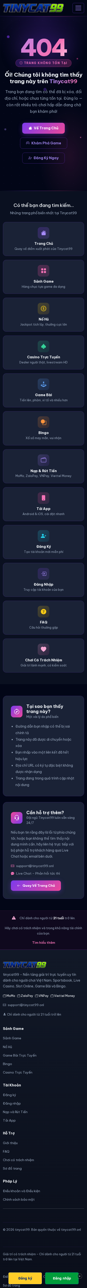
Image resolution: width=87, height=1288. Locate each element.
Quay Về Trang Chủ (38, 885)
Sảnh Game (12, 1038)
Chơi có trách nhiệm (18, 1160)
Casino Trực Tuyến (17, 1072)
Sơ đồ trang (12, 1168)
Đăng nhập (12, 1103)
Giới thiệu (10, 1143)
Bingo (7, 1064)
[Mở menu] (78, 8)
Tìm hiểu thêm (43, 942)
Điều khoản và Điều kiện (21, 1191)
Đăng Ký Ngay (46, 158)
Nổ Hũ (7, 1047)
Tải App (9, 1120)
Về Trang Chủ (46, 128)
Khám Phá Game (46, 143)
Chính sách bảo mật (19, 1200)
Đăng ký (9, 1095)
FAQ (6, 1151)
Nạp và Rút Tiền (15, 1112)
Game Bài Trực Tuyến (19, 1055)
